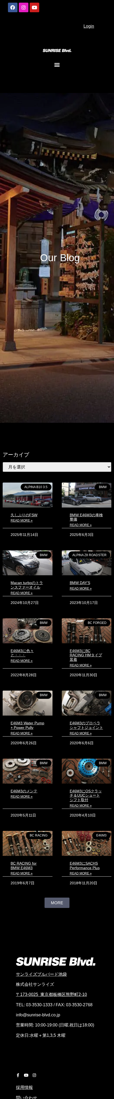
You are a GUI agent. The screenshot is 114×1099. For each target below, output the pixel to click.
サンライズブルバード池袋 (41, 974)
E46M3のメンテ (24, 791)
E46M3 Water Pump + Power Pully (27, 725)
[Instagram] (23, 7)
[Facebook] (12, 7)
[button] (57, 64)
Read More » (22, 520)
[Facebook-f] (18, 1075)
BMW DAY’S (80, 583)
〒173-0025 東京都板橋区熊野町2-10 (51, 994)
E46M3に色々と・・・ (22, 653)
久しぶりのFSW (24, 515)
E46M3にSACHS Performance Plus (85, 865)
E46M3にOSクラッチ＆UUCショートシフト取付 (86, 795)
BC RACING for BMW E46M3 (24, 865)
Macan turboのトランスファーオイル (27, 585)
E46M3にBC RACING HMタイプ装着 (86, 655)
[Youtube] (34, 7)
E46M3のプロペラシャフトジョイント (86, 725)
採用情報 (24, 1087)
